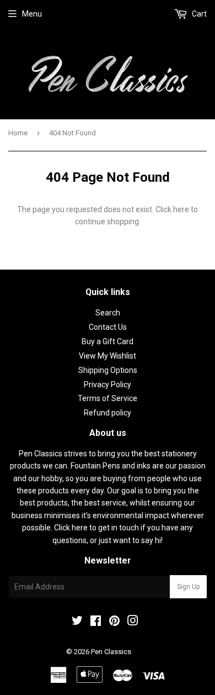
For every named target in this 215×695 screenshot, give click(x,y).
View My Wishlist (107, 355)
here (181, 209)
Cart (198, 13)
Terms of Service (107, 398)
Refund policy (107, 412)
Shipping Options (107, 370)
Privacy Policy (107, 384)
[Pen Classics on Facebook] (95, 622)
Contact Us (108, 327)
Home (18, 133)
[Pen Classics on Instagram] (132, 622)
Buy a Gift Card (107, 341)
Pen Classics (111, 651)
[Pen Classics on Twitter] (77, 622)
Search (107, 312)
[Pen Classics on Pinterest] (114, 622)
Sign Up (188, 587)
